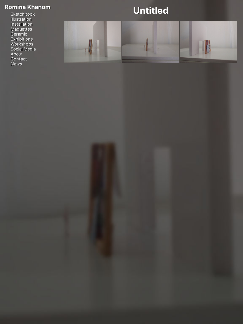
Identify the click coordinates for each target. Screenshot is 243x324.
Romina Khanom (28, 7)
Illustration (21, 19)
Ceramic (19, 34)
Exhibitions (22, 39)
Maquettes (21, 29)
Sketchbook (23, 14)
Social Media (23, 48)
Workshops (22, 44)
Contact (19, 58)
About (17, 53)
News (16, 63)
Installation (22, 24)
